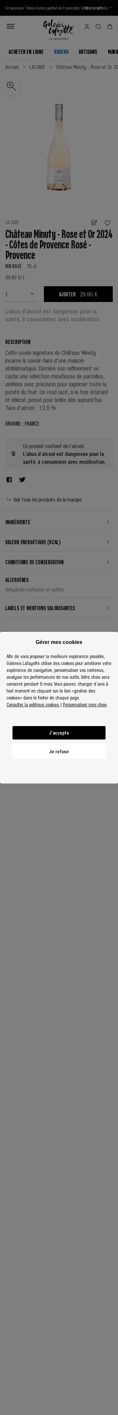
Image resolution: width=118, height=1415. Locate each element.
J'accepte (59, 733)
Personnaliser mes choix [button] (85, 704)
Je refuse (59, 751)
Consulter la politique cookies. (33, 704)
